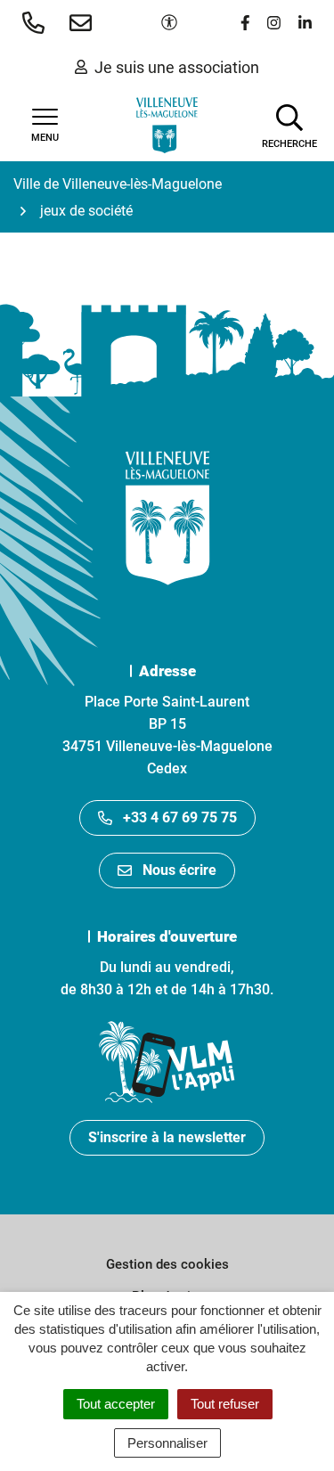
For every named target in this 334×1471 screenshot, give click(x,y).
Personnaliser (167, 1443)
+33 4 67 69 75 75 (180, 817)
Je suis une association (176, 67)
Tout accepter (116, 1403)
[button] (37, 22)
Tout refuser (225, 1403)
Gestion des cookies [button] (167, 1264)
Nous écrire (179, 870)
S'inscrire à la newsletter (167, 1137)
